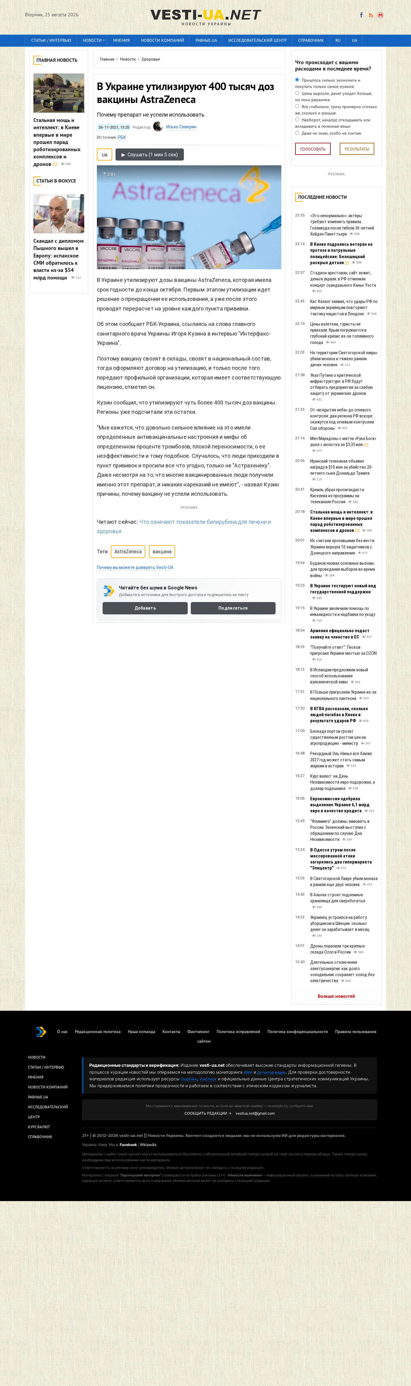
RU (338, 40)
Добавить (145, 608)
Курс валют (39, 1127)
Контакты (171, 1032)
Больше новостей (336, 997)
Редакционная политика (98, 1032)
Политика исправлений (238, 1032)
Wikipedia (148, 1144)
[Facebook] (361, 15)
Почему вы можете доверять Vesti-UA (135, 567)
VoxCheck (208, 1079)
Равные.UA (206, 40)
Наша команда (141, 1032)
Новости (92, 40)
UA (354, 40)
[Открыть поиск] (380, 15)
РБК (122, 137)
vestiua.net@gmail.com (255, 1113)
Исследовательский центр (257, 40)
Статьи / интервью (51, 40)
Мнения (121, 40)
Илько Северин (181, 126)
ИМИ (248, 1072)
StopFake (189, 1079)
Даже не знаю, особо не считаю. (331, 133)
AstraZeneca (128, 551)
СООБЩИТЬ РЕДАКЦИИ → (207, 1113)
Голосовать (313, 149)
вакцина (162, 551)
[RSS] (370, 15)
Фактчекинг (198, 1032)
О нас (62, 1032)
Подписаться (233, 608)
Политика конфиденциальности (297, 1032)
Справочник (311, 40)
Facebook (128, 1144)
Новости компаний (162, 40)
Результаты (357, 149)
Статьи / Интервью (46, 1067)
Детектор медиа (271, 1072)
